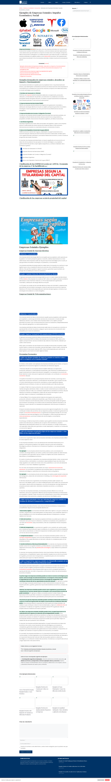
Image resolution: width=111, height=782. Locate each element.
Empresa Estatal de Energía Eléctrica (29, 73)
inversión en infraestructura (33, 412)
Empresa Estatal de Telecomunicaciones (30, 74)
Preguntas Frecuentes (26, 76)
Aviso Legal (88, 779)
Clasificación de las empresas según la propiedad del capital (36, 71)
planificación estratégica (43, 547)
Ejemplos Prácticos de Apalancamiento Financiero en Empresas (43, 710)
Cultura (49, 2)
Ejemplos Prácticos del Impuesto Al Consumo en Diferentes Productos (26, 712)
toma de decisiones (24, 416)
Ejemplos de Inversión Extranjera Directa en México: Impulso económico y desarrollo (82, 96)
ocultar (46, 63)
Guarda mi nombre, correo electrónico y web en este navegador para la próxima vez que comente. (44, 747)
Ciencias (42, 2)
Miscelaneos (77, 2)
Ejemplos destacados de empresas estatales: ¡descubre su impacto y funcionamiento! (42, 66)
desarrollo (47, 56)
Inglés (56, 2)
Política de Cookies (81, 779)
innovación (29, 522)
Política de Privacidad (65, 779)
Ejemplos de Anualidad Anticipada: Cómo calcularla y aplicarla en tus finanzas (60, 710)
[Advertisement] (43, 208)
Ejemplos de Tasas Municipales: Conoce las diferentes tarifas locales (59, 689)
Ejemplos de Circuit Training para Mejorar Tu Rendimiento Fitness (73, 761)
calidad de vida (61, 605)
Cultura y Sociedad (28, 8)
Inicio (20, 8)
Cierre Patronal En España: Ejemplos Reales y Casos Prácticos (26, 691)
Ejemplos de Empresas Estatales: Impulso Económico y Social (40, 649)
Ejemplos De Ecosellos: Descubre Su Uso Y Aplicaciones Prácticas (72, 771)
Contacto (86, 2)
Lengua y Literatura (66, 2)
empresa (29, 95)
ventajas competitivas (25, 537)
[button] (90, 2)
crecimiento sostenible (25, 569)
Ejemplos (33, 49)
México (26, 279)
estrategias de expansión (59, 476)
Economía (37, 8)
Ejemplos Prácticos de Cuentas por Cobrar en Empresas (42, 689)
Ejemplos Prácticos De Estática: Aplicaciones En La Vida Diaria (72, 766)
